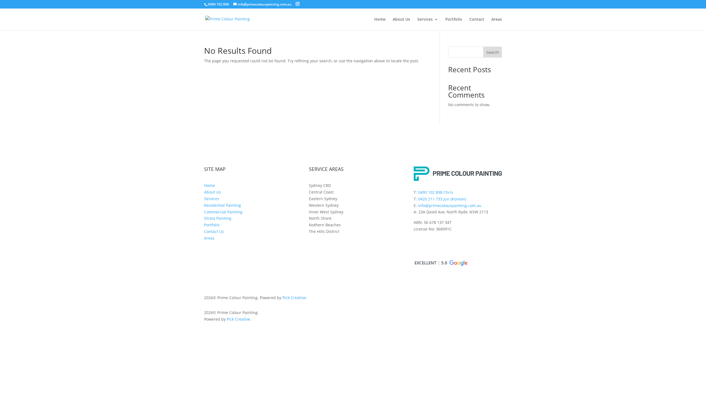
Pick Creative (294, 297)
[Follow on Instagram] (418, 244)
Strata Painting (217, 218)
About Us (401, 19)
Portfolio (453, 19)
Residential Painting (222, 205)
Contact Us (214, 231)
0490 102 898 (218, 4)
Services (425, 19)
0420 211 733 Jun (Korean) (442, 199)
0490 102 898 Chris (435, 192)
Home (380, 19)
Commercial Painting (223, 211)
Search (492, 52)
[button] (441, 263)
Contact (476, 19)
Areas (496, 19)
